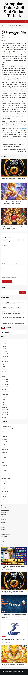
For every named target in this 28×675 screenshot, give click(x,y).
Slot (3, 30)
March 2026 (4, 351)
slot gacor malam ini (5, 534)
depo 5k (2, 505)
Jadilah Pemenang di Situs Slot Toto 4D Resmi (13, 178)
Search (3, 287)
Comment (4, 245)
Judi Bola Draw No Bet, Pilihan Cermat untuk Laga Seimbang (13, 318)
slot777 (3, 483)
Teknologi (4, 499)
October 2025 (5, 358)
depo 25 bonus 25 (5, 510)
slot (2, 517)
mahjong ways (4, 522)
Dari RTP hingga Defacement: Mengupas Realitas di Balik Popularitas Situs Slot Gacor (13, 303)
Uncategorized (5, 501)
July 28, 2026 (8, 592)
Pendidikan (4, 452)
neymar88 (4, 447)
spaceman (3, 524)
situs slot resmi (4, 536)
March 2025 (4, 376)
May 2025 (4, 371)
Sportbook (4, 493)
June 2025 (4, 369)
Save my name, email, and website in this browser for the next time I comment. (14, 276)
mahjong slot (5, 441)
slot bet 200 (4, 465)
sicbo (3, 460)
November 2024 (5, 386)
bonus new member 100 (7, 428)
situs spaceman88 (21, 128)
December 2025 (5, 353)
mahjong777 (3, 519)
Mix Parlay (4, 444)
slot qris (3, 475)
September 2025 (5, 361)
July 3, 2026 (8, 665)
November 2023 (5, 412)
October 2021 (5, 417)
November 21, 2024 (10, 37)
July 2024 (4, 397)
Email (16, 263)
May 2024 (4, 402)
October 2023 (5, 414)
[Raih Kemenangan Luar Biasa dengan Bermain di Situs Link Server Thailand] (14, 216)
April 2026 (4, 348)
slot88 (3, 486)
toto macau (3, 514)
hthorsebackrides (6, 53)
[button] (2, 21)
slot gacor (4, 470)
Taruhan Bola (5, 496)
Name (3, 263)
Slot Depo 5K (5, 467)
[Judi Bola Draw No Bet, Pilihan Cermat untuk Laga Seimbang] (14, 629)
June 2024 (4, 399)
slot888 (3, 488)
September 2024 (5, 391)
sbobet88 (4, 457)
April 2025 (4, 374)
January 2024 (5, 407)
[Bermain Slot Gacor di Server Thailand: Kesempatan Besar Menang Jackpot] (14, 191)
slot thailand (5, 480)
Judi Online (4, 436)
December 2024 (5, 384)
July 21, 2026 (8, 617)
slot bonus (3, 527)
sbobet (3, 454)
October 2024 (5, 389)
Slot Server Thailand (6, 478)
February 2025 (5, 379)
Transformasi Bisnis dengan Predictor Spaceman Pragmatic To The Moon (14, 149)
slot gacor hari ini (6, 473)
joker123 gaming (4, 512)
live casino (4, 439)
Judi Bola (4, 434)
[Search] (26, 21)
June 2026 (4, 343)
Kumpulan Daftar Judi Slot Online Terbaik (14, 10)
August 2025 (5, 364)
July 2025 (4, 366)
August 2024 (5, 394)
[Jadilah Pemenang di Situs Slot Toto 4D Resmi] (14, 168)
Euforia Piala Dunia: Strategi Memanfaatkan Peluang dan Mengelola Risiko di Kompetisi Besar (14, 312)
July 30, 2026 (8, 569)
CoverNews (20, 671)
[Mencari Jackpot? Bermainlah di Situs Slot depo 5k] (14, 654)
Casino (3, 431)
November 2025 (5, 356)
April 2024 (4, 404)
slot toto (3, 531)
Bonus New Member (6, 426)
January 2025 (5, 381)
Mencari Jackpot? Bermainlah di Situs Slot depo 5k (13, 323)
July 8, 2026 (8, 642)
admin (4, 37)
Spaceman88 (5, 491)
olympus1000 (5, 449)
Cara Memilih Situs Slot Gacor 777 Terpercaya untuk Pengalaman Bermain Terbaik (13, 144)
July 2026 (4, 341)
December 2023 (5, 409)
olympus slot (4, 529)
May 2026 (4, 346)
